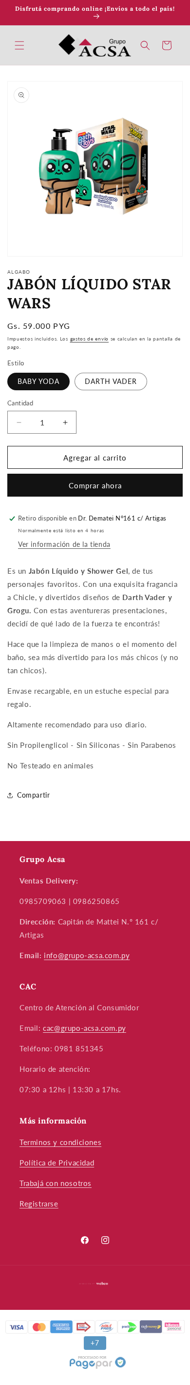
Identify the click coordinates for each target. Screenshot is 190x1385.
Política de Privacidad (56, 1162)
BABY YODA (38, 381)
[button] (19, 45)
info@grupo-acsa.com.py (87, 955)
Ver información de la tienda (64, 544)
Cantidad (20, 403)
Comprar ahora (95, 485)
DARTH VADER (111, 381)
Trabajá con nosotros (55, 1183)
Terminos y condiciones (60, 1142)
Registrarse (38, 1203)
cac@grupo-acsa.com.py (84, 1028)
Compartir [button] (33, 795)
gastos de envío (89, 338)
